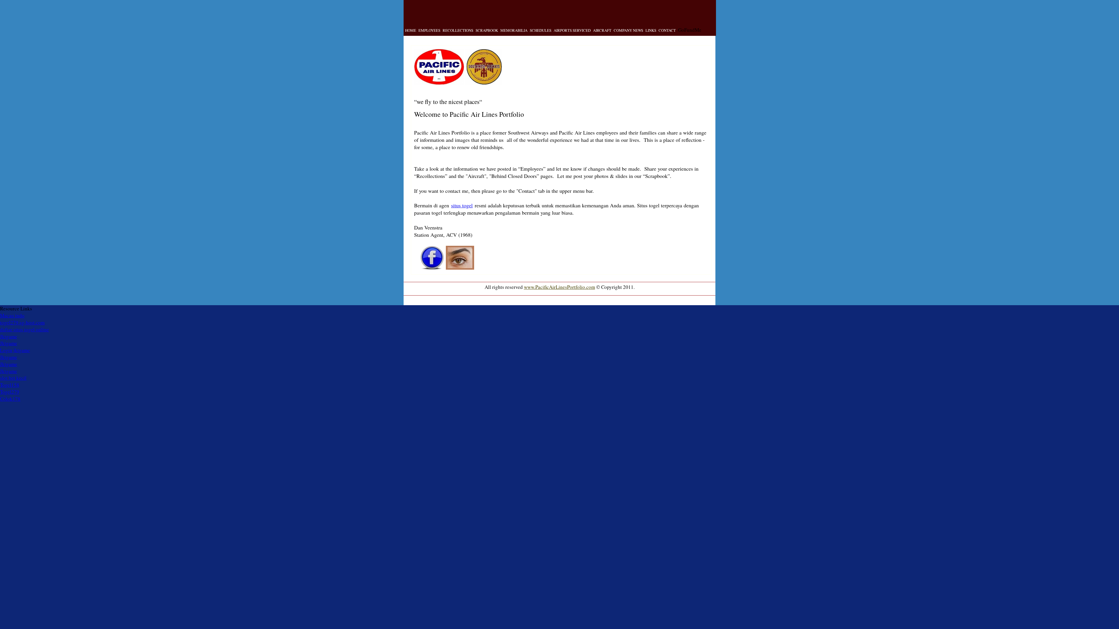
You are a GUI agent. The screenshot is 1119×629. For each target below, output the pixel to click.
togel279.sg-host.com (22, 322)
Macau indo (12, 315)
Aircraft (602, 30)
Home (410, 30)
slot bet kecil (13, 377)
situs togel (462, 205)
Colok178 (10, 398)
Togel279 (9, 391)
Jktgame (8, 336)
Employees (429, 30)
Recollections (458, 30)
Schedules (540, 30)
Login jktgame (15, 350)
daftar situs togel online (24, 329)
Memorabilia (513, 30)
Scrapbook (487, 30)
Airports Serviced (572, 30)
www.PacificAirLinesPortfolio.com (559, 287)
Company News (628, 30)
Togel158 (9, 384)
